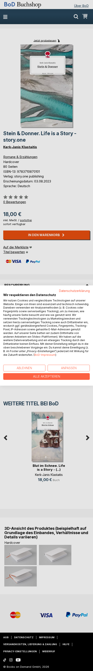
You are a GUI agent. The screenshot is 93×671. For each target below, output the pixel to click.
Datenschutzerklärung (74, 291)
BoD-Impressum (44, 354)
